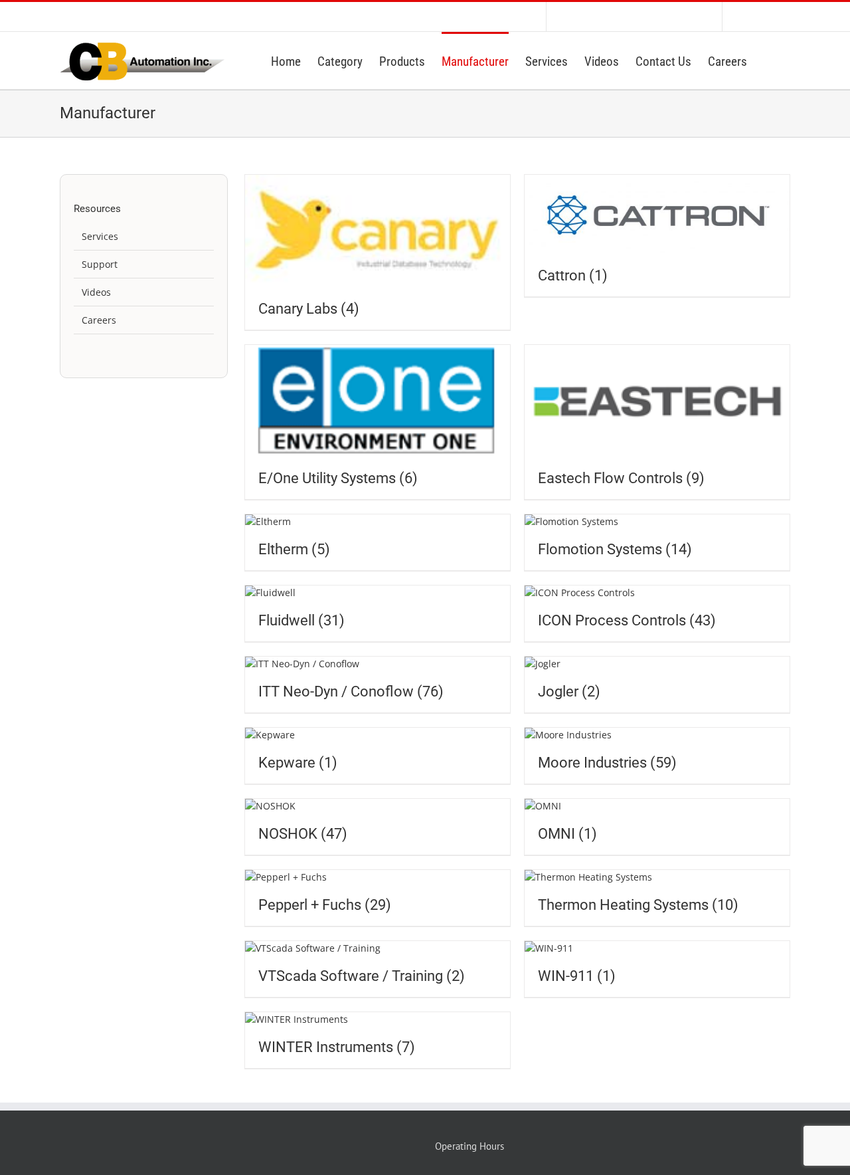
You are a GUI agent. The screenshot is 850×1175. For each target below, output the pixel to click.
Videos (96, 292)
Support (100, 264)
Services (100, 236)
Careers (99, 320)
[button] (769, 60)
